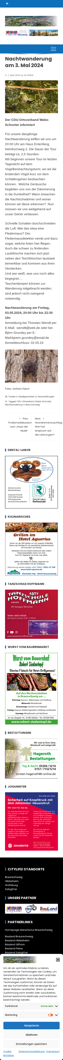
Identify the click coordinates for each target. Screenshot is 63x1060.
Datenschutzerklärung (32, 1051)
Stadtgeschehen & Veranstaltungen (36, 396)
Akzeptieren (31, 1025)
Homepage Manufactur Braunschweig (28, 930)
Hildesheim (12, 881)
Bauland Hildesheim (17, 940)
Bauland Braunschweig (19, 936)
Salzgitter (11, 889)
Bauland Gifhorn (15, 944)
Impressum (53, 1051)
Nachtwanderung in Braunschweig (22, 404)
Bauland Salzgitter (16, 952)
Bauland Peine (14, 948)
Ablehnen (32, 1035)
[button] (58, 959)
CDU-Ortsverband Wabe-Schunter (34, 401)
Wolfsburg (11, 885)
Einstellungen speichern (31, 1044)
